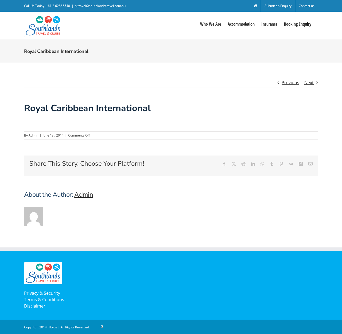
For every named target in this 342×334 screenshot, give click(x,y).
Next (309, 83)
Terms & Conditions (44, 299)
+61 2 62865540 (58, 5)
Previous (290, 83)
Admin (33, 135)
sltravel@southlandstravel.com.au (100, 5)
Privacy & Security (42, 293)
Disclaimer (34, 306)
